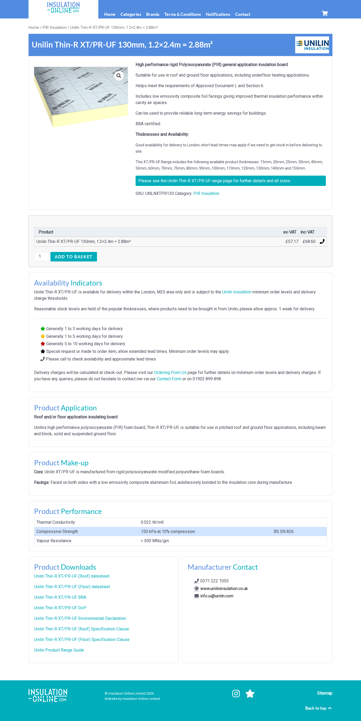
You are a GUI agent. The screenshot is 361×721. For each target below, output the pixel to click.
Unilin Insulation (236, 291)
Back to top (316, 708)
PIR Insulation (55, 27)
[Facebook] (223, 694)
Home (34, 27)
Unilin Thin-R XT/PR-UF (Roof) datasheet (71, 576)
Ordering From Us (170, 372)
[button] (119, 76)
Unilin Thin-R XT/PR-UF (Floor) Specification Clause (81, 639)
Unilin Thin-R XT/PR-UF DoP (60, 607)
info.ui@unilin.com (216, 595)
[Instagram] (237, 694)
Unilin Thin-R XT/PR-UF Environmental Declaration (80, 618)
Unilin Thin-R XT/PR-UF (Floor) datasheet (72, 586)
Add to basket (74, 256)
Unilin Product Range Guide (59, 650)
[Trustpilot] (250, 694)
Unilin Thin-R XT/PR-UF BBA (60, 597)
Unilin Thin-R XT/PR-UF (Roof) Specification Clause (81, 628)
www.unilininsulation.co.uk (223, 588)
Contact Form (169, 378)
